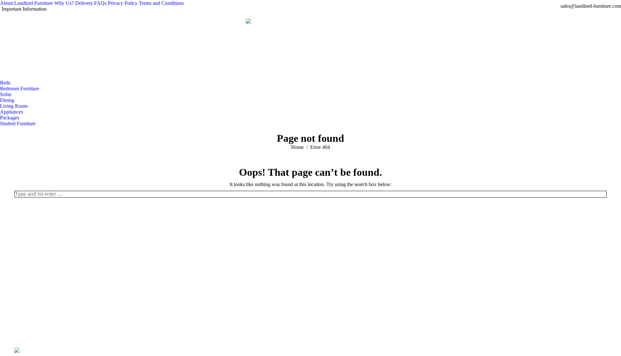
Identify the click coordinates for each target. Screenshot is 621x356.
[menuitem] (26, 3)
